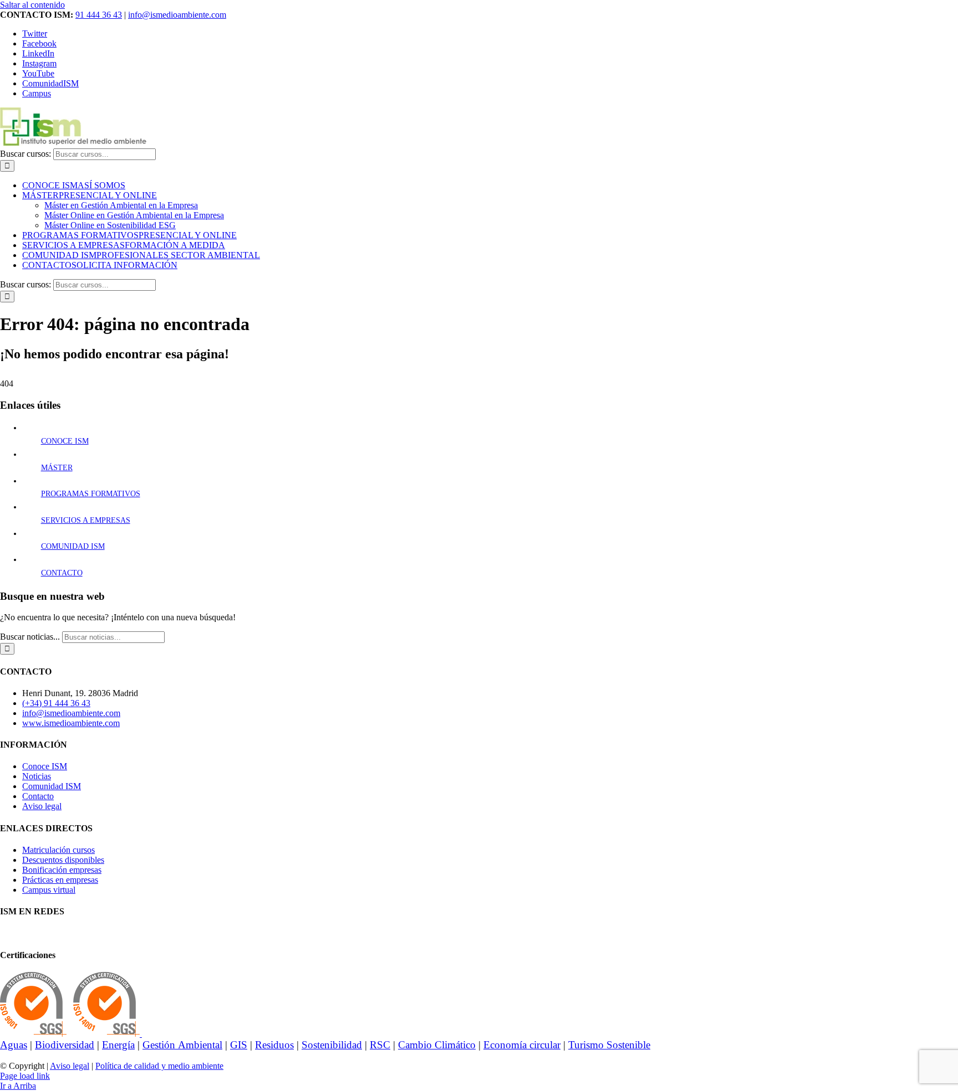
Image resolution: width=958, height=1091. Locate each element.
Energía (118, 1045)
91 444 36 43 (98, 14)
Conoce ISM (44, 766)
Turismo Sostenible (609, 1045)
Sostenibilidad (332, 1045)
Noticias (36, 776)
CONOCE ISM (65, 441)
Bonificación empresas (61, 869)
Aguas (13, 1045)
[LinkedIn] (39, 933)
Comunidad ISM (51, 786)
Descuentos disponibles (63, 859)
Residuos (274, 1045)
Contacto (38, 796)
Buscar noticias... (30, 636)
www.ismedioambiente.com (71, 723)
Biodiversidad (64, 1045)
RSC (380, 1045)
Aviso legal (42, 806)
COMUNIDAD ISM (73, 546)
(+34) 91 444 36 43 (56, 703)
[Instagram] (31, 933)
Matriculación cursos (58, 850)
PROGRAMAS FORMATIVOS (90, 494)
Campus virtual (48, 889)
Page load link (25, 1075)
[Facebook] (4, 933)
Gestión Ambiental (182, 1045)
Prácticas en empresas (60, 879)
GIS (238, 1045)
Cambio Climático (437, 1045)
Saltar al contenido (32, 4)
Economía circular (521, 1045)
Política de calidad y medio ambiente (159, 1066)
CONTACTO (62, 573)
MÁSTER (57, 468)
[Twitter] (13, 933)
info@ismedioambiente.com (177, 14)
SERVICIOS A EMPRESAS (85, 520)
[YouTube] (22, 933)
